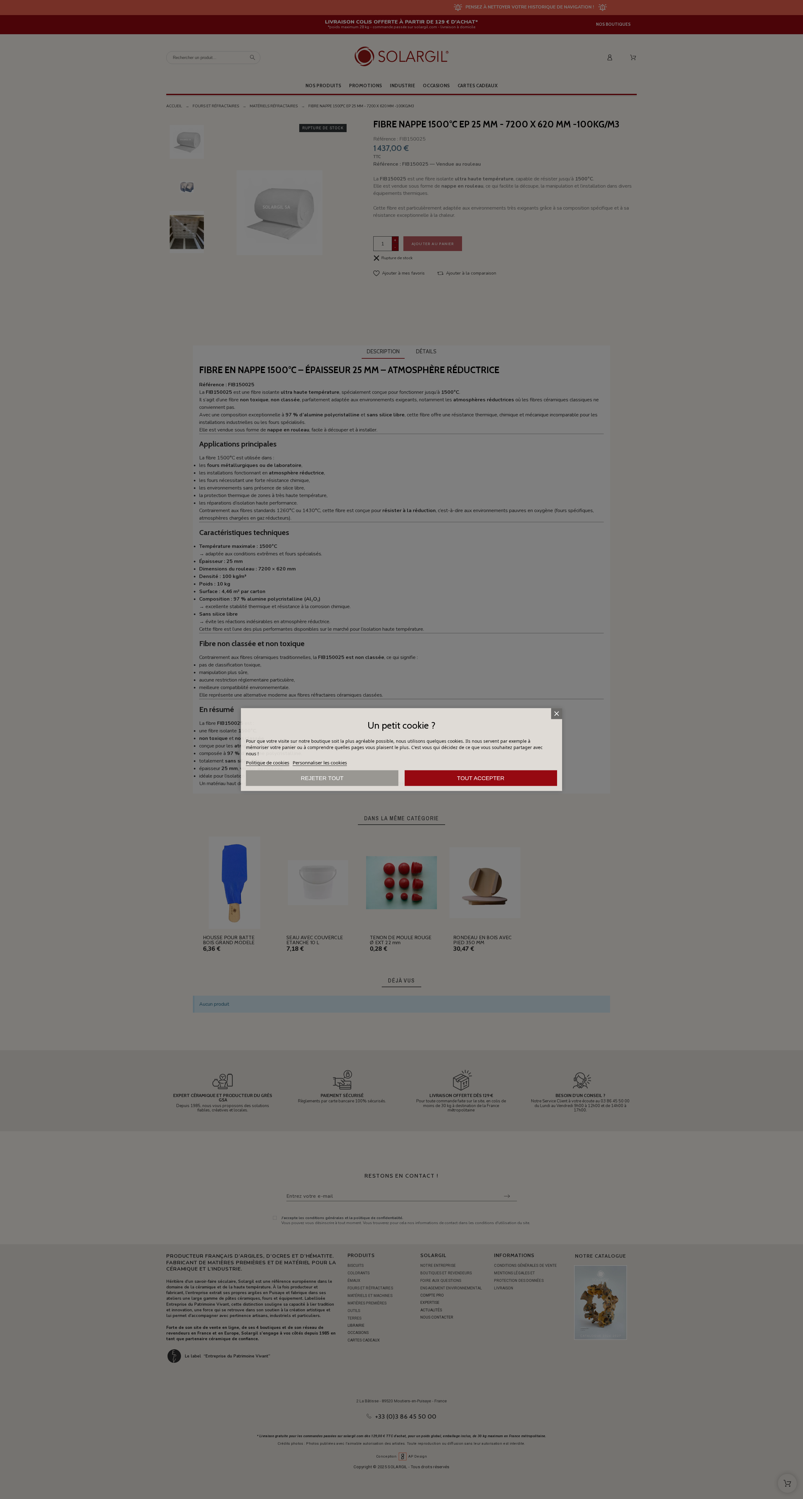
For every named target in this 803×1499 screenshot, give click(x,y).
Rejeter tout (322, 778)
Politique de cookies (267, 762)
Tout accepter (480, 778)
